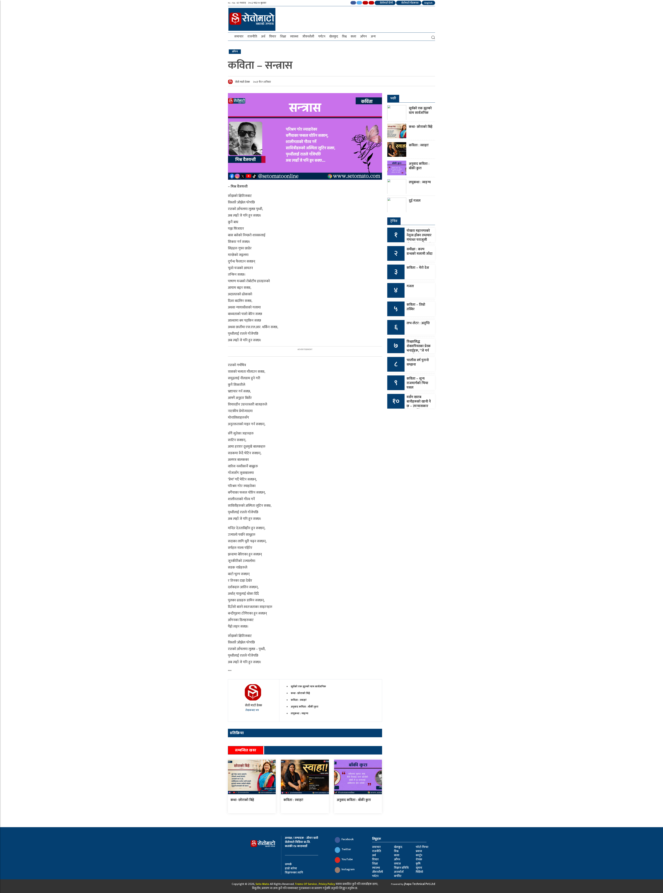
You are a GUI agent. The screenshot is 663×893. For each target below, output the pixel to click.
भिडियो (419, 872)
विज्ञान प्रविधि (401, 867)
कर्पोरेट (397, 876)
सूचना (419, 867)
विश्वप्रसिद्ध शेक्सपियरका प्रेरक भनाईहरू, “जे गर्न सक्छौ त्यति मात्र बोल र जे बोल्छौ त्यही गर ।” (419, 353)
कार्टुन (419, 855)
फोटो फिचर (422, 847)
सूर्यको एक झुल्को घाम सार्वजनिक (308, 686)
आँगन (363, 36)
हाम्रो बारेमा (291, 868)
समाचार (238, 36)
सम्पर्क (288, 864)
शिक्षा (283, 36)
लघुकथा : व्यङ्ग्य (299, 713)
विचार (272, 36)
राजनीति (252, 36)
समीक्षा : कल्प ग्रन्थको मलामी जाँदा (420, 251)
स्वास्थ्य (294, 36)
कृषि (418, 863)
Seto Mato (262, 884)
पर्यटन (321, 36)
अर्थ (263, 36)
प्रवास (419, 851)
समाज (397, 863)
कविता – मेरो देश (418, 268)
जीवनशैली (308, 36)
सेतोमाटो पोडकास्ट (410, 3)
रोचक (419, 859)
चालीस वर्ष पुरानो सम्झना (418, 362)
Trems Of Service (306, 884)
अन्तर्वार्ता (399, 872)
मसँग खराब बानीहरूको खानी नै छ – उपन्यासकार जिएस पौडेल (419, 403)
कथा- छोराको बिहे (300, 693)
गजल (410, 286)
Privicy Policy (327, 884)
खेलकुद (333, 36)
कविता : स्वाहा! (298, 700)
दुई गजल (415, 201)
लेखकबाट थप (252, 710)
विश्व (344, 36)
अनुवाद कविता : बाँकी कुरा (304, 706)
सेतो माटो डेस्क (242, 82)
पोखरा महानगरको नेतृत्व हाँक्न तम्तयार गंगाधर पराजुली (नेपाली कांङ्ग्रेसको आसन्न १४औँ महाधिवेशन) (419, 242)
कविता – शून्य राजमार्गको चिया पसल (417, 383)
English (428, 3)
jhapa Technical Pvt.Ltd (419, 884)
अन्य (373, 36)
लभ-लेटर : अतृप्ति (418, 323)
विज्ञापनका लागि (294, 872)
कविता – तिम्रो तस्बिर (416, 307)
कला (353, 36)
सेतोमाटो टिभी (386, 3)
